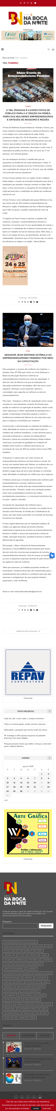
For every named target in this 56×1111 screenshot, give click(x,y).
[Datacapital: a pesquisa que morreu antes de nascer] (14, 1078)
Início (17, 58)
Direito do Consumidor (13, 968)
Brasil (39, 951)
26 (21, 791)
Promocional (9, 1009)
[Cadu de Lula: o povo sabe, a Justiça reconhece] (14, 1047)
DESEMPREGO (36, 964)
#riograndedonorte (12, 942)
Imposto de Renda (24, 986)
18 (14, 787)
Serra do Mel (29, 1013)
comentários (28, 1035)
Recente (11, 1035)
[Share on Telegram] (31, 302)
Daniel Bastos (21, 964)
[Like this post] (19, 302)
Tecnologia (9, 1017)
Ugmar (32, 1017)
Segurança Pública (12, 1013)
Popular (45, 1035)
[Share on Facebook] (22, 302)
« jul (5, 800)
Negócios (8, 1004)
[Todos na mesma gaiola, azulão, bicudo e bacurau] (14, 1062)
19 (21, 787)
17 (8, 787)
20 (28, 787)
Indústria (39, 986)
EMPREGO (28, 977)
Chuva (22, 955)
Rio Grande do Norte (28, 1009)
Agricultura (31, 942)
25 (14, 791)
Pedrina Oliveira (23, 1004)
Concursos (33, 960)
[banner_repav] (28, 32)
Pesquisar (7, 922)
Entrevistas (41, 977)
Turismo (21, 1017)
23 (48, 787)
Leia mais (47, 1108)
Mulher (7, 1000)
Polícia (37, 1004)
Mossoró (41, 995)
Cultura (7, 964)
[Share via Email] (37, 302)
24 (8, 791)
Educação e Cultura (42, 973)
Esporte (19, 982)
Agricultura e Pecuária (41, 946)
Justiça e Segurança (30, 991)
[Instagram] (24, 3)
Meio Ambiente (9, 995)
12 (21, 783)
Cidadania (33, 955)
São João (43, 1013)
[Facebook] (27, 3)
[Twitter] (31, 3)
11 (14, 783)
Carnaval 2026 (9, 955)
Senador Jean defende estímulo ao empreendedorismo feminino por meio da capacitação (28, 358)
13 (28, 783)
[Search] (48, 49)
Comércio (20, 960)
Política (47, 1004)
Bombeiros (28, 951)
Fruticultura (32, 982)
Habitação (8, 986)
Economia (32, 968)
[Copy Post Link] (34, 302)
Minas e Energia (26, 995)
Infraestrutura (10, 991)
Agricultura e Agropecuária (15, 946)
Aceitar (36, 1108)
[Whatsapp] (20, 3)
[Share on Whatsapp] (28, 302)
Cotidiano (46, 960)
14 (35, 783)
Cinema (44, 955)
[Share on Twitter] (25, 302)
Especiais (8, 982)
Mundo (17, 1000)
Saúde (43, 1009)
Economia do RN (10, 973)
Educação (26, 973)
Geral (45, 982)
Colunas (7, 960)
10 (8, 783)
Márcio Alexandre (32, 1000)
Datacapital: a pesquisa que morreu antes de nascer (25, 730)
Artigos (7, 951)
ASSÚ (17, 951)
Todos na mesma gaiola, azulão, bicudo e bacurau (25, 724)
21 (35, 787)
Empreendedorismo (12, 977)
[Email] (35, 3)
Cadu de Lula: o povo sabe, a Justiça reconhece (24, 718)
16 (48, 783)
